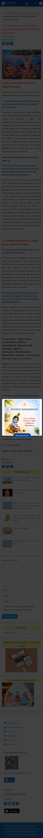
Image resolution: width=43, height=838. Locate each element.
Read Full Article (22, 435)
